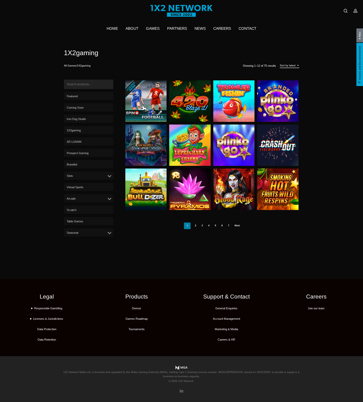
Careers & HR (226, 339)
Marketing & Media (226, 329)
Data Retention (47, 339)
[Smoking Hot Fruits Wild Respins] (278, 189)
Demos (136, 308)
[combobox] (289, 65)
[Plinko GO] (234, 145)
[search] (345, 11)
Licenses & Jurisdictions (48, 318)
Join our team (316, 308)
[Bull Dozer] (146, 189)
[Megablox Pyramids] (190, 189)
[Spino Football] (146, 101)
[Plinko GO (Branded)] (278, 101)
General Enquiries (226, 308)
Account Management (226, 318)
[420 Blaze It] (190, 101)
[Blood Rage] (234, 189)
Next (237, 225)
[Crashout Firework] (278, 145)
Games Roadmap (137, 318)
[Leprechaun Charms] (190, 145)
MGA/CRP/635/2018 (230, 372)
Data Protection (46, 329)
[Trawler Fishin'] (234, 101)
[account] (355, 11)
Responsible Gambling (48, 308)
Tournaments (137, 329)
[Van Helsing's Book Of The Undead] (146, 145)
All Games (70, 65)
